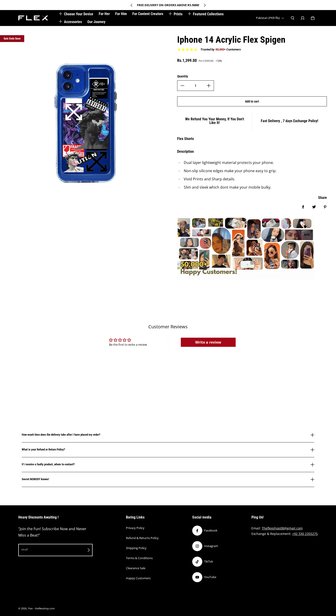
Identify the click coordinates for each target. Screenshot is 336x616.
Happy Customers (138, 578)
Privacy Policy (135, 528)
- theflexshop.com (44, 608)
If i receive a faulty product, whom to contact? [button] (48, 464)
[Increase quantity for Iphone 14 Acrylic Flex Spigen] (209, 86)
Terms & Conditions (139, 558)
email (24, 549)
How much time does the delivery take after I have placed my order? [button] (61, 434)
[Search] (293, 18)
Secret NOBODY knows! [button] (35, 479)
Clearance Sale (135, 568)
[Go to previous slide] (131, 5)
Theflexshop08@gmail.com (282, 528)
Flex (30, 608)
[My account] (303, 18)
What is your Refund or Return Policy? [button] (43, 449)
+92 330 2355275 (305, 534)
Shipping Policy (136, 548)
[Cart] (313, 18)
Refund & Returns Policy (142, 538)
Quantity (182, 76)
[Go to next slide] (204, 5)
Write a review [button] (208, 342)
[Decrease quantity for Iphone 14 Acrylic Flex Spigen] (182, 86)
